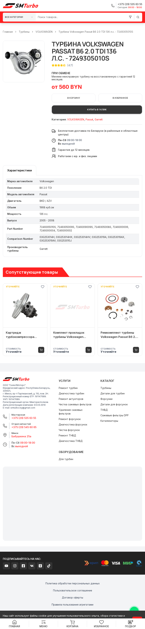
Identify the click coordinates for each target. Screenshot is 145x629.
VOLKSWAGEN (44, 31)
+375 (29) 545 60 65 (23, 427)
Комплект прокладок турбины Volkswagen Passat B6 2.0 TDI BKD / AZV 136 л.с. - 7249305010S (69, 335)
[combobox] (19, 17)
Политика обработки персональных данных (72, 583)
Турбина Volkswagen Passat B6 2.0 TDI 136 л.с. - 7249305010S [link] (96, 31)
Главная (8, 31)
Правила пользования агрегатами (72, 604)
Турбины (24, 31)
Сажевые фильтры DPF (114, 415)
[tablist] (19, 170)
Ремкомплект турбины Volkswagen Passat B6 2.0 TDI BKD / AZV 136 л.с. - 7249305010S (119, 335)
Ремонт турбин (68, 387)
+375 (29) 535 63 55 (23, 417)
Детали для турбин (112, 393)
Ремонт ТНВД (67, 435)
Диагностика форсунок (73, 424)
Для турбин (66, 459)
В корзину (73, 98)
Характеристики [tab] (19, 170)
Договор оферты (72, 597)
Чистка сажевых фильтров (75, 404)
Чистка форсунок (69, 429)
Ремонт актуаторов (71, 398)
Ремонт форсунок (70, 419)
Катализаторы (109, 420)
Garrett (99, 119)
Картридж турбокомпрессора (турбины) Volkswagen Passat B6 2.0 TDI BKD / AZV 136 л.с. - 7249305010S (22, 335)
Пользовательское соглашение (72, 590)
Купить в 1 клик (97, 109)
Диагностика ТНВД (71, 440)
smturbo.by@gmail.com (22, 407)
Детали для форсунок (114, 404)
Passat (89, 119)
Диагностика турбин (71, 393)
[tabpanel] (72, 216)
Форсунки (106, 398)
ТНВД (104, 409)
